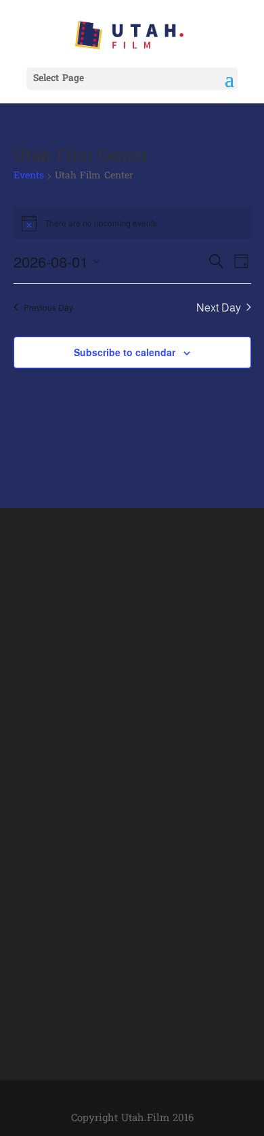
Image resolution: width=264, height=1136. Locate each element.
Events (29, 176)
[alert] (132, 223)
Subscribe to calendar (124, 352)
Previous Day (48, 307)
